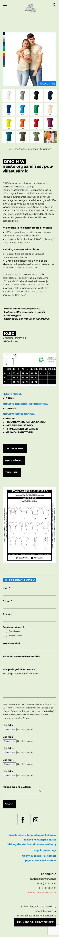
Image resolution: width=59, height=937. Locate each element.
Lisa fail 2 (8, 736)
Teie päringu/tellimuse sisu (19, 669)
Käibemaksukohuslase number (21, 656)
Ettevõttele (15, 635)
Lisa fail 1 (8, 725)
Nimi (6, 588)
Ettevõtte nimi (11, 643)
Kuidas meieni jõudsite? (17, 786)
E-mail (7, 601)
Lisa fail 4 (8, 759)
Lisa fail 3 (8, 748)
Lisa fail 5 (8, 771)
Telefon (7, 614)
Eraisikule (14, 631)
